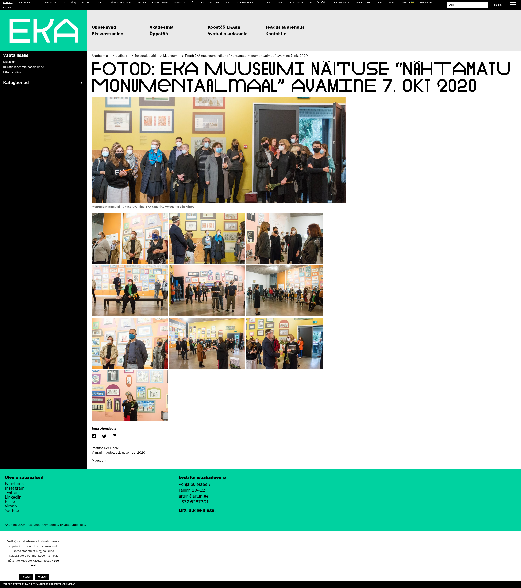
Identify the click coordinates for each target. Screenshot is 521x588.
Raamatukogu (160, 2)
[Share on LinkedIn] (114, 436)
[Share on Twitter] (104, 436)
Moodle (86, 2)
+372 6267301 (193, 501)
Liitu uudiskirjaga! (197, 509)
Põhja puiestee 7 (194, 484)
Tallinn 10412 (191, 490)
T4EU (379, 2)
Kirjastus (180, 2)
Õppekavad (104, 26)
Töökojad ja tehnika (120, 2)
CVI (228, 2)
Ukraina (405, 2)
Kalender (24, 2)
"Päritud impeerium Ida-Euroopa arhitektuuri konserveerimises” (39, 584)
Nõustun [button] (26, 576)
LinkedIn (13, 497)
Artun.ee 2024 (15, 524)
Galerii (142, 2)
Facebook (14, 483)
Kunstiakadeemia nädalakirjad (23, 67)
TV (37, 2)
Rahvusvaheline (210, 2)
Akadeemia (162, 26)
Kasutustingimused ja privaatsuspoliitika (57, 524)
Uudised (7, 2)
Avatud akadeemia (228, 33)
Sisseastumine (108, 33)
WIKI (99, 2)
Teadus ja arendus (284, 26)
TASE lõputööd (318, 2)
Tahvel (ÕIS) (69, 2)
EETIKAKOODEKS (244, 2)
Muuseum (50, 2)
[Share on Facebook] (93, 436)
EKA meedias (12, 72)
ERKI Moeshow (341, 2)
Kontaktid (276, 33)
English (498, 5)
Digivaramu (426, 2)
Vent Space (265, 2)
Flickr (10, 501)
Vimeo (11, 506)
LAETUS (7, 7)
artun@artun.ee (193, 496)
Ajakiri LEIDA (363, 2)
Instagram (15, 488)
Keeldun (42, 576)
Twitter (11, 492)
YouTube (13, 510)
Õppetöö (159, 33)
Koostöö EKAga (224, 26)
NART (281, 2)
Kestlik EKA (296, 2)
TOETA (391, 2)
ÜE (193, 2)
